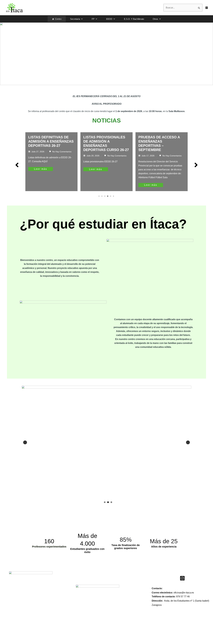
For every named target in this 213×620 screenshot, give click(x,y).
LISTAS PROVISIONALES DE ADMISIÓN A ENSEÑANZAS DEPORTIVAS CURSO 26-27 (53, 143)
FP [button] (93, 19)
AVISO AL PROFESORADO (162, 137)
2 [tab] (102, 196)
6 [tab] (113, 196)
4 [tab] (107, 196)
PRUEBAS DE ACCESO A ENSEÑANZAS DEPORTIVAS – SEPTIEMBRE (106, 143)
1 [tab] (99, 196)
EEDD (109, 19)
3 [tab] (105, 196)
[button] (17, 165)
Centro (58, 19)
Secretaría (75, 19)
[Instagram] (206, 7)
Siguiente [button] (188, 442)
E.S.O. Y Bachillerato (134, 19)
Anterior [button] (25, 442)
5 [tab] (110, 196)
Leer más (42, 169)
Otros (155, 19)
